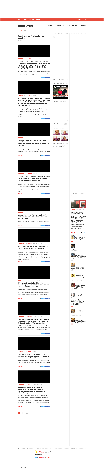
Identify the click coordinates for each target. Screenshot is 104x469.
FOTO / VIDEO (66, 25)
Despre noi (31, 19)
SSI (55, 25)
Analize (73, 209)
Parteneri (38, 19)
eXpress (29, 58)
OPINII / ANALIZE (75, 25)
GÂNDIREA (83, 25)
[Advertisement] (52, 8)
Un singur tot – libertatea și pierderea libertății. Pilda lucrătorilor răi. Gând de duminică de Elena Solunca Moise (78, 312)
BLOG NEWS (21, 243)
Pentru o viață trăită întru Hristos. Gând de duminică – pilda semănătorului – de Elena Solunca (78, 247)
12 (42, 316)
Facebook (48, 77)
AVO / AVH (21, 95)
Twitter (44, 77)
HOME (19, 19)
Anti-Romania (21, 173)
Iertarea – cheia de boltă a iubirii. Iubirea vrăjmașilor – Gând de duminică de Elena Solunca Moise (78, 257)
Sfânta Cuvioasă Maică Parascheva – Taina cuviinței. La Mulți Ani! (80, 238)
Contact (25, 19)
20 (41, 351)
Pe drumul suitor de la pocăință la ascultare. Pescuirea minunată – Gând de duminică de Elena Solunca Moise (78, 267)
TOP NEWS (50, 25)
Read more (20, 77)
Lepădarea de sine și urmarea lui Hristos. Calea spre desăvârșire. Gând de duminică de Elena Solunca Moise (78, 277)
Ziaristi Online (25, 25)
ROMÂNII (59, 25)
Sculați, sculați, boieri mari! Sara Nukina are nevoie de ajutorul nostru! (80, 321)
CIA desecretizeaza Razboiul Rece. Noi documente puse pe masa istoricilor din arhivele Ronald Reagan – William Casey (33, 284)
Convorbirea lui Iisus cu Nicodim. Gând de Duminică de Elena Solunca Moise (78, 287)
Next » (27, 413)
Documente (21, 58)
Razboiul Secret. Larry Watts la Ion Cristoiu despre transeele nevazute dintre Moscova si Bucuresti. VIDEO (32, 216)
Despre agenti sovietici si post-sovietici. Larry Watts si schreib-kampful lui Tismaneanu (33, 247)
